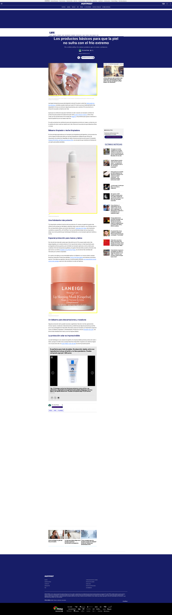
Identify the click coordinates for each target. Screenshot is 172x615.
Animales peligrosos (123, 1)
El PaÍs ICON (89, 611)
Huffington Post (72, 609)
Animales (54, 35)
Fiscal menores (62, 1)
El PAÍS (70, 607)
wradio (83, 609)
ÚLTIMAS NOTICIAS (106, 7)
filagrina (73, 116)
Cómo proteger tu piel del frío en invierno (55, 541)
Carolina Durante (82, 1)
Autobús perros (107, 1)
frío (55, 410)
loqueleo (100, 611)
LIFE (78, 7)
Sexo (97, 35)
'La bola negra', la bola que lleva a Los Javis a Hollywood (117, 187)
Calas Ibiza (95, 1)
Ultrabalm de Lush (88, 329)
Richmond (69, 611)
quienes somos (48, 581)
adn (105, 607)
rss (45, 587)
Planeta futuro (104, 609)
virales (74, 7)
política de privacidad (91, 585)
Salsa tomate (89, 1)
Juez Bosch (100, 1)
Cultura (87, 35)
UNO (80, 609)
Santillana (83, 607)
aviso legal (88, 583)
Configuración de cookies (92, 579)
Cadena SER (96, 607)
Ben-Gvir (75, 1)
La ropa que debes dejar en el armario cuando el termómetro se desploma (72, 542)
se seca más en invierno (80, 114)
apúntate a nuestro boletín (113, 137)
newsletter (47, 585)
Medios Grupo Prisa (58, 611)
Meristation (107, 611)
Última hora (163, 3)
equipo (46, 579)
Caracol (110, 607)
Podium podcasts (83, 611)
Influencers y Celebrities (70, 35)
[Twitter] (92, 50)
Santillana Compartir (90, 607)
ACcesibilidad (89, 587)
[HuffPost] (49, 576)
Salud (50, 35)
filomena (60, 410)
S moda (94, 611)
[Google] (90, 50)
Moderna (76, 611)
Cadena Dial (94, 609)
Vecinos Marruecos (54, 1)
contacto (47, 583)
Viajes (63, 35)
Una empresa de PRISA (59, 608)
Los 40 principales (77, 607)
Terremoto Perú (69, 1)
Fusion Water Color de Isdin (68, 343)
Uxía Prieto (86, 50)
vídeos (81, 7)
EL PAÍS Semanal (99, 609)
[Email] (58, 398)
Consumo (59, 35)
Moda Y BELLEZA (92, 35)
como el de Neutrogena (76, 257)
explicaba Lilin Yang (81, 228)
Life (51, 32)
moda (50, 410)
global (69, 7)
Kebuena (108, 609)
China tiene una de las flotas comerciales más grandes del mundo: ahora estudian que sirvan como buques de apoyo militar (117, 243)
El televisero (88, 7)
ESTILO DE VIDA (79, 35)
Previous (52, 373)
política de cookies (90, 581)
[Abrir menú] (1, 3)
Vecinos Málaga (114, 1)
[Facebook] (52, 398)
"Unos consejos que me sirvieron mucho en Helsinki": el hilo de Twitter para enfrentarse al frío (89, 542)
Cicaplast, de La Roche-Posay (67, 249)
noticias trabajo (97, 7)
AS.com (100, 607)
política (64, 7)
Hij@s (83, 35)
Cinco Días (89, 609)
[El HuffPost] (86, 3)
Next (92, 373)
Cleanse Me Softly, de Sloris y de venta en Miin (60, 140)
